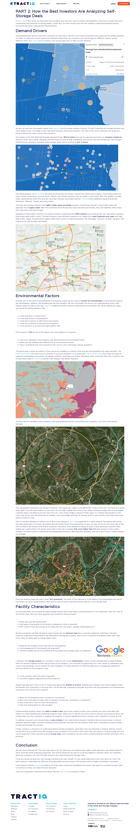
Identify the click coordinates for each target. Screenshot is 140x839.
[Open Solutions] (50, 4)
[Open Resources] (66, 4)
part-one (21, 21)
